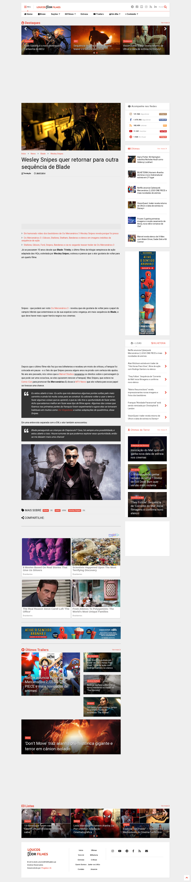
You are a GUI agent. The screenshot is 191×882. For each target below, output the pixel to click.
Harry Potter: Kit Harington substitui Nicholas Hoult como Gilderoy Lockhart (150, 159)
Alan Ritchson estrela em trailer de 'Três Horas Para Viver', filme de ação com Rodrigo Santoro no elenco (100, 664)
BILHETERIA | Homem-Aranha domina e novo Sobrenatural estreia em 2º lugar (150, 175)
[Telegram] (132, 7)
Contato (81, 869)
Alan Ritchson (93, 656)
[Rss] (151, 7)
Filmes (70, 14)
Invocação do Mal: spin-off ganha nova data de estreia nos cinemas (147, 454)
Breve (42, 14)
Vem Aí (81, 855)
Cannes (27, 821)
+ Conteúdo (130, 14)
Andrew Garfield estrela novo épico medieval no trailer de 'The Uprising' (101, 688)
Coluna (76, 821)
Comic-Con (26, 381)
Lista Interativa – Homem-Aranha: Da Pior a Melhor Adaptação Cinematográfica (94, 829)
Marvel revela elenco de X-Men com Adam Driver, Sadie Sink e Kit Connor (152, 239)
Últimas (135, 148)
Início (23, 154)
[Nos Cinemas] (71, 638)
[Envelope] (146, 851)
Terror (28, 738)
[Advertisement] (95, 78)
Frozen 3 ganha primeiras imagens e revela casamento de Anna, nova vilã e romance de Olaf (144, 45)
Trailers (100, 14)
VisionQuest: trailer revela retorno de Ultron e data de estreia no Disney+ (152, 205)
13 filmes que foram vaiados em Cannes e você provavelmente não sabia (43, 829)
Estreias (81, 860)
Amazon (91, 703)
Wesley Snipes (56, 154)
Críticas (94, 860)
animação (127, 38)
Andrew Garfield (93, 681)
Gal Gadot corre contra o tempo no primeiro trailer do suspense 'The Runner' (102, 710)
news (33, 154)
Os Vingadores (65, 410)
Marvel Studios (66, 374)
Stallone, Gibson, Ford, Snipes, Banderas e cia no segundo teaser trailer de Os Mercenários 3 (69, 245)
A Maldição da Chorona (140, 445)
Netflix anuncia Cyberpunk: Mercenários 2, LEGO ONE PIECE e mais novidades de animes (46, 684)
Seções (54, 14)
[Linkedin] (155, 7)
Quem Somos (81, 865)
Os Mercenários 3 (60, 308)
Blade (43, 154)
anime (28, 673)
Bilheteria (94, 855)
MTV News (80, 381)
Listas (29, 806)
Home (29, 14)
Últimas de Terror (140, 430)
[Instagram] (146, 7)
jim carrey (135, 470)
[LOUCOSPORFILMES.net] (48, 8)
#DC (26, 41)
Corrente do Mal (137, 498)
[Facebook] (137, 7)
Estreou (84, 14)
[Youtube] (141, 7)
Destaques (32, 23)
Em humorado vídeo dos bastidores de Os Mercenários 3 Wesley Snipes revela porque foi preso (71, 233)
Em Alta (114, 14)
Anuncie (94, 869)
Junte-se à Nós (94, 865)
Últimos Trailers (37, 650)
